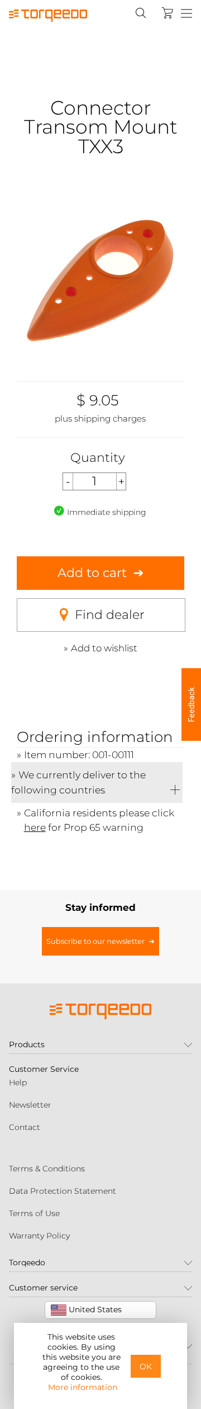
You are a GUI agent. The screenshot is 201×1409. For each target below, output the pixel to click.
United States (94, 1309)
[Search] (140, 12)
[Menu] (186, 14)
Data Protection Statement (62, 1191)
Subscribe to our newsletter (95, 941)
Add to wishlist (104, 648)
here (35, 827)
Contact (24, 1127)
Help (18, 1082)
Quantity (97, 457)
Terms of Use (34, 1213)
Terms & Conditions (47, 1169)
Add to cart (92, 572)
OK (146, 1366)
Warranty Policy (39, 1236)
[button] (191, 704)
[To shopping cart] (167, 12)
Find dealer (110, 614)
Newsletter (30, 1105)
